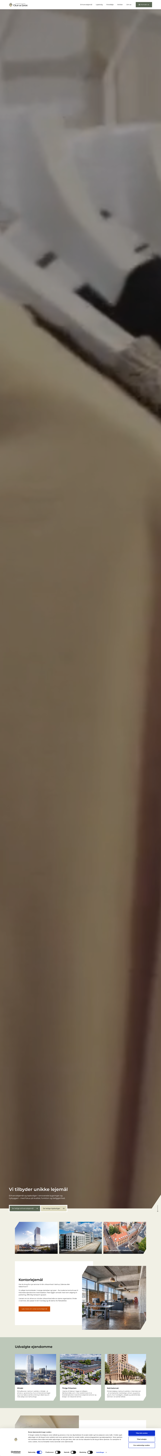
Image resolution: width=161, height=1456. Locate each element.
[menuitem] (144, 4)
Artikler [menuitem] (120, 4)
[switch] (57, 1452)
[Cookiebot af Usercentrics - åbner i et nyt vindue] (16, 1452)
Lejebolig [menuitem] (99, 4)
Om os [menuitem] (128, 4)
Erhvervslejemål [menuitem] (86, 4)
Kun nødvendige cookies (142, 1445)
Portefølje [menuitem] (110, 4)
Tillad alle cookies (142, 1433)
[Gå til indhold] (157, 1208)
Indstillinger (100, 1452)
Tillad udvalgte (142, 1439)
